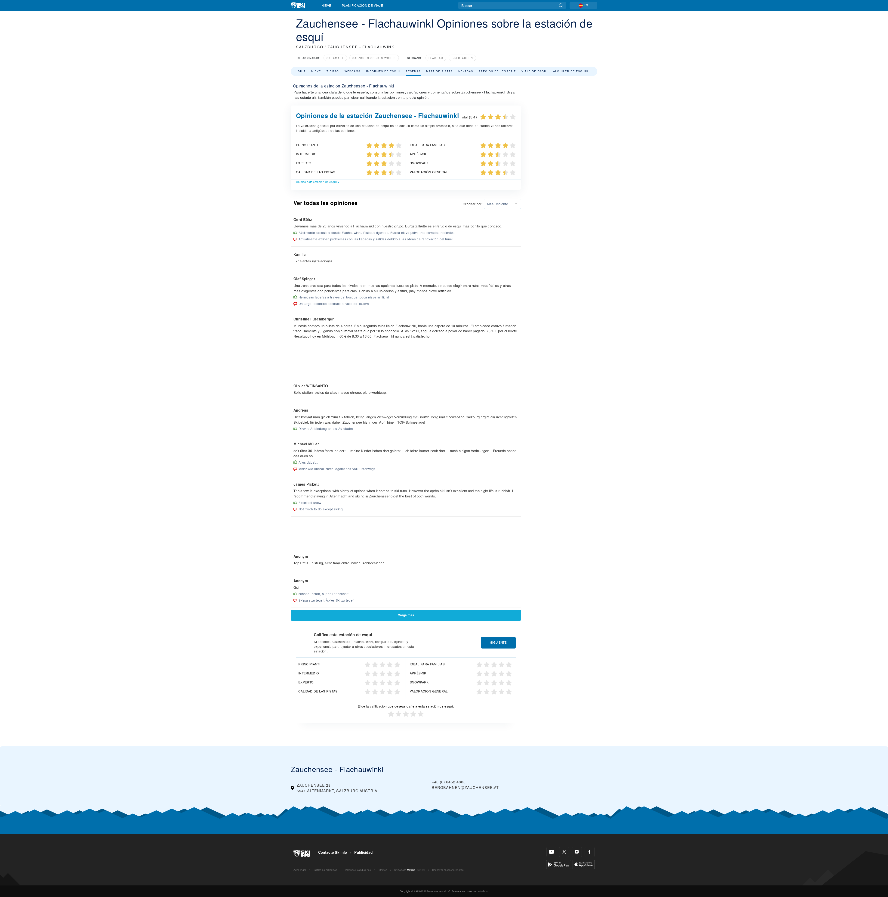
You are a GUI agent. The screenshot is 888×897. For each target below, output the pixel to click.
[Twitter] (564, 852)
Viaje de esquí (534, 71)
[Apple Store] (584, 864)
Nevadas (465, 71)
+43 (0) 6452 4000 (449, 782)
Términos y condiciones (358, 870)
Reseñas (413, 71)
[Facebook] (590, 852)
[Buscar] (561, 5)
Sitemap (382, 870)
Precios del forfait (497, 71)
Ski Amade (335, 58)
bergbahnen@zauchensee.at (465, 787)
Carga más (406, 615)
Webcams (353, 71)
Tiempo (333, 71)
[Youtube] (551, 852)
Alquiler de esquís (570, 71)
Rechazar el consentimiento (448, 870)
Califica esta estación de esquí (316, 182)
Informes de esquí (383, 71)
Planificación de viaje (362, 5)
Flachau (436, 58)
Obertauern (462, 58)
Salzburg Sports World (374, 58)
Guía (302, 71)
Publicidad (363, 852)
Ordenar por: (473, 204)
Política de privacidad (325, 870)
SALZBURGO (309, 47)
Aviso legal (299, 870)
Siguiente (498, 642)
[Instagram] (577, 852)
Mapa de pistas (439, 71)
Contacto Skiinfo (332, 852)
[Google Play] (558, 864)
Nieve (326, 5)
